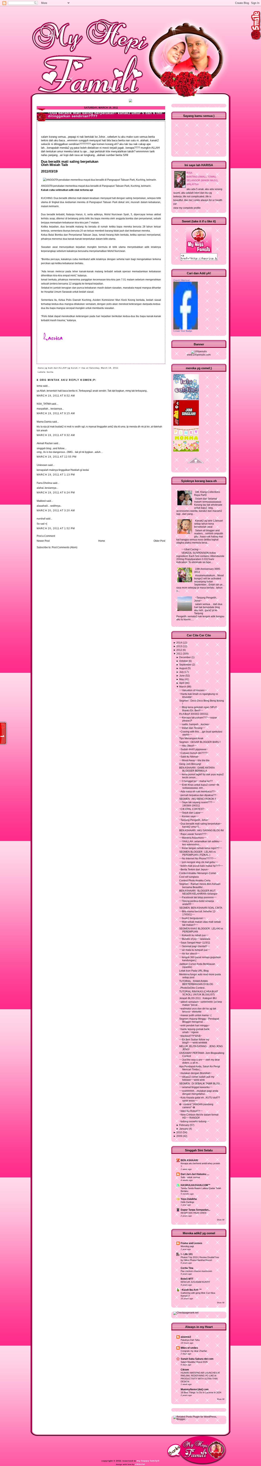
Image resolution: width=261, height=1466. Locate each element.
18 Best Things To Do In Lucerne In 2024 (201, 1392)
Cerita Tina (187, 1268)
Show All (220, 1220)
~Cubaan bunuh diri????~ (194, 753)
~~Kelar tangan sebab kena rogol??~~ (200, 848)
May (181, 679)
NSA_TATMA (44, 404)
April (181, 683)
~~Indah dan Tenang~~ (192, 728)
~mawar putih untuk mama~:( (195, 1015)
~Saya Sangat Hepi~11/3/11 (194, 942)
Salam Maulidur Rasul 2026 (194, 1362)
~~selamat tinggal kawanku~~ (195, 1087)
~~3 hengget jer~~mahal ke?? (196, 781)
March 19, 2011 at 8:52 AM (56, 395)
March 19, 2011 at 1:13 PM (56, 474)
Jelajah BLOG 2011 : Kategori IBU (198, 998)
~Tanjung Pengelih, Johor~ (194, 820)
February (184, 1125)
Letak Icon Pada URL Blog (194, 971)
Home (101, 541)
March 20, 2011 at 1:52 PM (56, 528)
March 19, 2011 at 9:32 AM (56, 435)
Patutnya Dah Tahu (190, 1340)
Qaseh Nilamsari (181, 280)
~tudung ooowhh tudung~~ (194, 1121)
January (183, 1129)
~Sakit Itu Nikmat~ (189, 757)
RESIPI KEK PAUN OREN (193, 1213)
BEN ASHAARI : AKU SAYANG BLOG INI (201, 830)
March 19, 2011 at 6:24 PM (56, 492)
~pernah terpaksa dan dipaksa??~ (198, 795)
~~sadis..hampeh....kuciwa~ (194, 724)
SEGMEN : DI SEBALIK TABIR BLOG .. (200, 1083)
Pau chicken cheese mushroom (196, 1271)
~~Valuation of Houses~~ (193, 690)
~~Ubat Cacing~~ (191, 549)
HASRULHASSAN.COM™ (195, 1185)
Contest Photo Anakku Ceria (194, 880)
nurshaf (41, 518)
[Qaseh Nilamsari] (185, 328)
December (185, 657)
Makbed (41, 501)
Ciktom (185, 1369)
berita (50, 372)
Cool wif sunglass (189, 877)
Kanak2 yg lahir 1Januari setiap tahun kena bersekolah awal (208, 523)
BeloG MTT (187, 1279)
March (182, 686)
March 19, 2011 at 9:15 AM (56, 413)
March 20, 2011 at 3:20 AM (56, 510)
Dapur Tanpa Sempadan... (195, 1210)
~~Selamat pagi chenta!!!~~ (194, 946)
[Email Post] (119, 368)
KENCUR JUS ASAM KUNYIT (195, 1282)
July (181, 672)
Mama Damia (44, 422)
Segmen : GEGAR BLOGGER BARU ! (200, 742)
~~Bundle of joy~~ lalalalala (194, 939)
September (185, 664)
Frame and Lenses (191, 1243)
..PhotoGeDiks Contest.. (192, 988)
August (183, 668)
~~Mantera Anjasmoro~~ (193, 838)
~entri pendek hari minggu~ (194, 1025)
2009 (179, 1136)
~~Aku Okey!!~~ (188, 746)
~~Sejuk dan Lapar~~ (191, 813)
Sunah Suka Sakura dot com (197, 1359)
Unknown (42, 465)
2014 (179, 642)
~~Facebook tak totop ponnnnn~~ (198, 897)
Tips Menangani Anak (191, 738)
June (182, 675)
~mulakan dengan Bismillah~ (195, 1073)
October (183, 661)
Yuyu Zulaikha (189, 1199)
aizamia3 (186, 1337)
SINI (125, 155)
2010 (179, 1132)
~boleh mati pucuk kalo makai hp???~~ (201, 866)
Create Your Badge (182, 331)
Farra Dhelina (44, 483)
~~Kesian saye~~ (189, 816)
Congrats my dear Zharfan (194, 1351)
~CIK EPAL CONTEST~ (192, 809)
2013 (179, 646)
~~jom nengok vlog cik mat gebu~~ (198, 862)
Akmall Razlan (45, 443)
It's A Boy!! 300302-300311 (193, 714)
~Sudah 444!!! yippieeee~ (193, 749)
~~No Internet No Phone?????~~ (197, 858)
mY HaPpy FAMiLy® (148, 1460)
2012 (179, 650)
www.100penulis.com (199, 355)
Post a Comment (46, 536)
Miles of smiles (189, 1348)
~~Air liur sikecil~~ (189, 953)
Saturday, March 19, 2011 (103, 368)
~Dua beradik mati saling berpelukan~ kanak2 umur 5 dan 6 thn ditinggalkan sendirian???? (105, 115)
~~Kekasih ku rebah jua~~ (193, 935)
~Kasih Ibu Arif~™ (191, 1290)
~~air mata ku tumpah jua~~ (194, 950)
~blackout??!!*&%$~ (190, 1036)
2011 (179, 653)
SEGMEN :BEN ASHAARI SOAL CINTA (200, 908)
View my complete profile (187, 207)
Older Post (159, 541)
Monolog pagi (187, 1246)
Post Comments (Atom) (64, 547)
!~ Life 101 (187, 1254)
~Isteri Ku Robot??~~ (191, 1111)
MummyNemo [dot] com (195, 1389)
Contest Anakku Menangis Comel (197, 873)
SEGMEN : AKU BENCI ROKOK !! (197, 799)
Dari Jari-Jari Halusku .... (195, 1174)
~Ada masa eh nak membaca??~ (197, 791)
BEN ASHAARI (189, 1160)
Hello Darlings (187, 1202)
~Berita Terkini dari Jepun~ (194, 869)
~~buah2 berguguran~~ (192, 918)
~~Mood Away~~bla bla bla (194, 760)
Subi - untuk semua (190, 1177)
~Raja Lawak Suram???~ (193, 834)
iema (39, 386)
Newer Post (43, 541)
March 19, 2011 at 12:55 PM (56, 457)
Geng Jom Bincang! (190, 764)
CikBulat (140, 1464)
